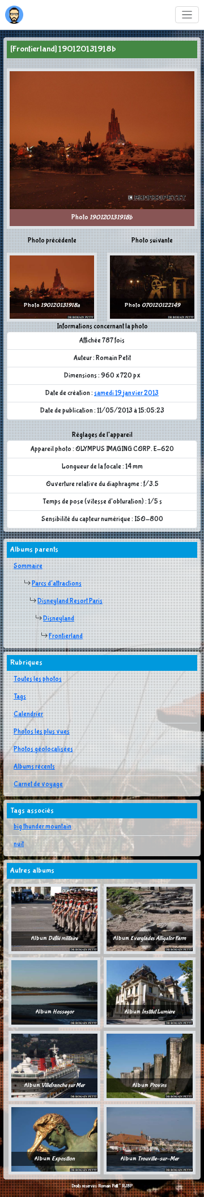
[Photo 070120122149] (152, 287)
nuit (19, 844)
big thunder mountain (42, 827)
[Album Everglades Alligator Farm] (150, 919)
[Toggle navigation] (187, 15)
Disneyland (58, 619)
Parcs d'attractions (57, 584)
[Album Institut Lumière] (150, 992)
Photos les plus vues (42, 732)
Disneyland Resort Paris (70, 601)
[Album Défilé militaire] (54, 919)
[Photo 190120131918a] (52, 287)
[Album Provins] (150, 1066)
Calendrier (28, 714)
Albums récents (34, 767)
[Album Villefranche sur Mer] (54, 1066)
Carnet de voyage (38, 784)
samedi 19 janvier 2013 (126, 393)
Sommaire (28, 566)
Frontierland (66, 636)
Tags (20, 697)
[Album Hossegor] (54, 992)
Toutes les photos (38, 679)
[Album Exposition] (54, 1139)
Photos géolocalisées (43, 749)
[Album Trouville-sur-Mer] (150, 1139)
